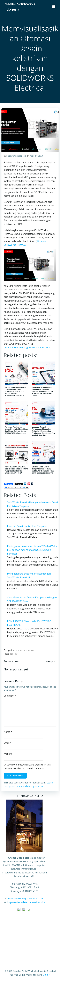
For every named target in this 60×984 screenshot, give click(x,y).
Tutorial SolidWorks (25, 650)
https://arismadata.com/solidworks (26, 902)
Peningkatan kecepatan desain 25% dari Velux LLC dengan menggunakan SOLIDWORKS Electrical (32, 550)
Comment (10, 695)
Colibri (46, 974)
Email (7, 742)
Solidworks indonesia (16, 155)
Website (8, 753)
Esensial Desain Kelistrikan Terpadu (26, 526)
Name (8, 731)
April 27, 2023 (36, 155)
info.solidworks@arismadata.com (25, 898)
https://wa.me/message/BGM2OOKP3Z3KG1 (28, 347)
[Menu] (53, 6)
